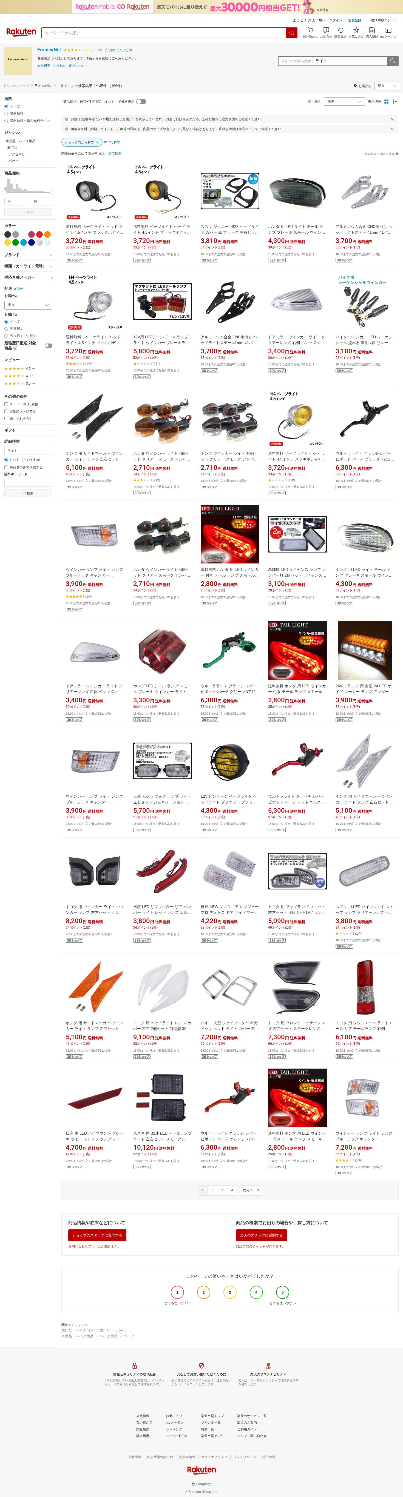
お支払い (59, 66)
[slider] (4, 192)
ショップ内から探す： (297, 61)
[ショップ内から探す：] (392, 61)
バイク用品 (108, 1336)
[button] (383, 21)
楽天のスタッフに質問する (261, 1235)
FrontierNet (49, 49)
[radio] (6, 106)
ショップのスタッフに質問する (97, 1235)
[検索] (291, 32)
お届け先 (11, 296)
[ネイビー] (31, 242)
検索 (30, 212)
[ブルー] (23, 242)
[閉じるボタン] (392, 119)
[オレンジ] (47, 234)
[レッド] (39, 234)
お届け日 (11, 314)
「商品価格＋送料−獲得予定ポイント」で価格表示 (97, 102)
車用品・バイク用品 (77, 1331)
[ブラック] (7, 234)
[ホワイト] (23, 234)
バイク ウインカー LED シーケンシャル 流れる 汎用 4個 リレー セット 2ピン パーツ (364, 343)
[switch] (48, 346)
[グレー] (15, 234)
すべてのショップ (16, 86)
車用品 (105, 1331)
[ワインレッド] (31, 234)
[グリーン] (15, 242)
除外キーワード (15, 474)
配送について (79, 66)
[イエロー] (7, 242)
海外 (20, 289)
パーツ (121, 1331)
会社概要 (43, 66)
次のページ (251, 1190)
